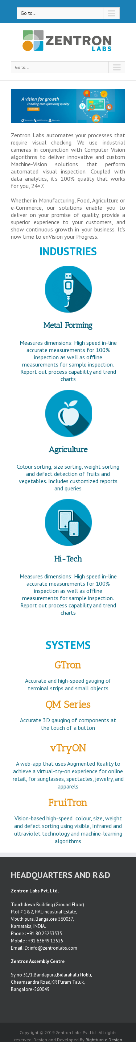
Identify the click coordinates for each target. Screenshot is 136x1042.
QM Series (68, 704)
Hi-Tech (68, 559)
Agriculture (68, 449)
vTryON (68, 748)
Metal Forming (68, 325)
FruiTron (68, 802)
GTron (68, 665)
